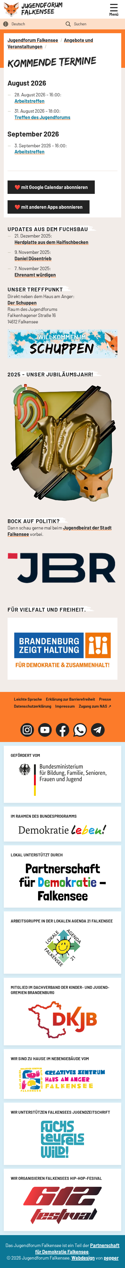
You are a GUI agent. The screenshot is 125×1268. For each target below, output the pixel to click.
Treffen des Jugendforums (42, 117)
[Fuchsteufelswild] (62, 1139)
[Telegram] (98, 730)
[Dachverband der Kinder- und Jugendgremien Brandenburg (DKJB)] (62, 1019)
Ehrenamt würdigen (35, 274)
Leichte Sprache (28, 699)
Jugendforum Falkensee (42, 8)
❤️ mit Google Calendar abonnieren (51, 187)
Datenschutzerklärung (32, 706)
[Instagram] (27, 730)
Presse (105, 699)
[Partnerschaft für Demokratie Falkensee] (62, 882)
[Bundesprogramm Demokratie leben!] (62, 829)
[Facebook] (62, 730)
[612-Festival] (62, 1205)
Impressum (65, 706)
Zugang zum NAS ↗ (95, 706)
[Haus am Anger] (62, 1079)
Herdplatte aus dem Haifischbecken (51, 242)
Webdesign (83, 1257)
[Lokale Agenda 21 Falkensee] (62, 948)
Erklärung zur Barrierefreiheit (70, 699)
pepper (111, 1257)
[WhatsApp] (80, 730)
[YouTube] (45, 730)
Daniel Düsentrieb (33, 258)
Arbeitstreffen (29, 101)
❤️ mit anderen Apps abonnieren (49, 207)
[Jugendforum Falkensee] (11, 8)
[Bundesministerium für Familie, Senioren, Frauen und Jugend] (62, 780)
